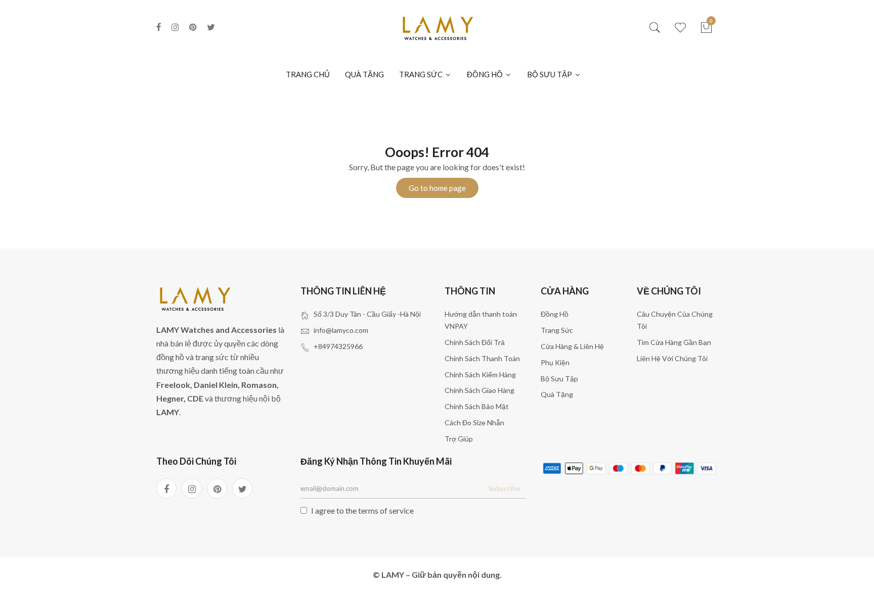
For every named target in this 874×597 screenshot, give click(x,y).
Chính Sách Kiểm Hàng (480, 374)
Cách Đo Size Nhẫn (474, 422)
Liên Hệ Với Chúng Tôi (672, 358)
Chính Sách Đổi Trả (475, 342)
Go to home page (437, 187)
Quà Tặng (557, 394)
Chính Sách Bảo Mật (477, 406)
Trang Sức (557, 330)
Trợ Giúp (459, 438)
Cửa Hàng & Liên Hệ (572, 346)
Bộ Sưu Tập (559, 378)
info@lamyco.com (341, 330)
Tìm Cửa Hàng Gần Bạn (674, 342)
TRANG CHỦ (308, 74)
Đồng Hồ (555, 314)
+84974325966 (338, 346)
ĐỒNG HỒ (485, 74)
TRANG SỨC (421, 74)
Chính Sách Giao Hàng (479, 390)
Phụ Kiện (555, 362)
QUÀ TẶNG (364, 74)
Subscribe (504, 488)
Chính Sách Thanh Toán (482, 358)
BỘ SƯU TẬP (550, 74)
